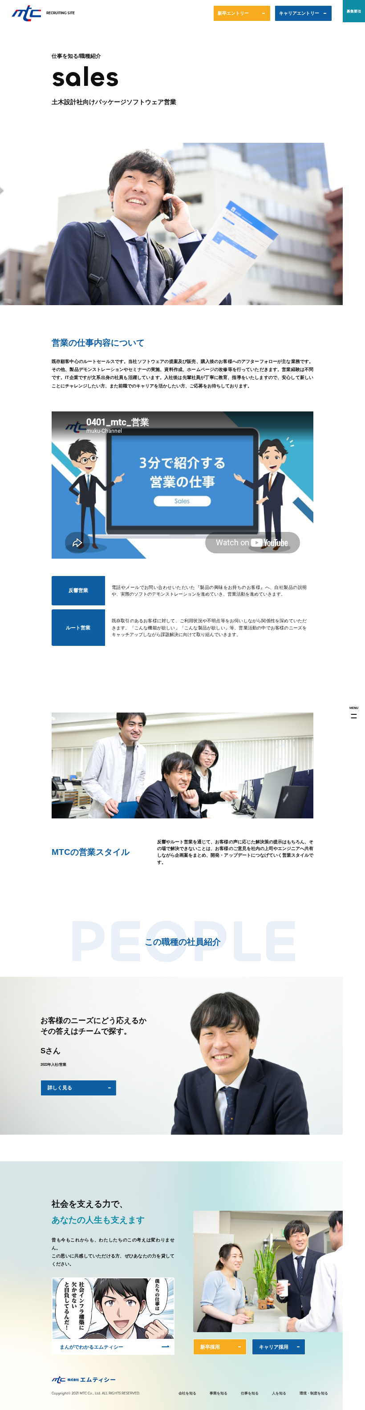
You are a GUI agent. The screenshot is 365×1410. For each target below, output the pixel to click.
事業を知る (218, 1393)
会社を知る (187, 1393)
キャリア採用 (273, 1349)
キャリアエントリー (299, 13)
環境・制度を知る (314, 1393)
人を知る (279, 1393)
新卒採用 (210, 1349)
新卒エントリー (233, 13)
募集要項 (354, 11)
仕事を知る (250, 1393)
